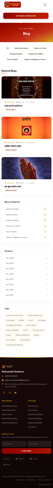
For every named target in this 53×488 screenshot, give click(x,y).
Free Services (33, 406)
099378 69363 (11, 376)
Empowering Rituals (35, 423)
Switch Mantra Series (9, 406)
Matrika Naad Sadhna (10, 418)
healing (21, 320)
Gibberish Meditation (22, 335)
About (8, 464)
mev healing (10, 320)
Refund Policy (31, 480)
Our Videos (32, 427)
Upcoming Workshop (26, 16)
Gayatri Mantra (25, 340)
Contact (35, 458)
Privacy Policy (19, 480)
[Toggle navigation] (45, 4)
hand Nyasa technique (14, 325)
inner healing (10, 340)
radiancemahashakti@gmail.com (17, 380)
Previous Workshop (35, 418)
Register (21, 458)
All (8, 48)
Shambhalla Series (9, 410)
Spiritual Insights (21, 48)
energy (8, 335)
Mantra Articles (40, 48)
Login (8, 458)
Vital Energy (42, 320)
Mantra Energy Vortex (10, 423)
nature (30, 320)
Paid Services (33, 410)
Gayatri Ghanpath (12, 330)
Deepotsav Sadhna (36, 54)
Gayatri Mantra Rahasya (14, 345)
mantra (25, 330)
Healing (36, 335)
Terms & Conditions (44, 480)
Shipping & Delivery (44, 484)
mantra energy (31, 325)
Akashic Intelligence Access (35, 59)
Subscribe (26, 451)
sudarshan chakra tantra (14, 315)
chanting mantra (38, 330)
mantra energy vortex (35, 315)
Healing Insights (16, 54)
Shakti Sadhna (7, 414)
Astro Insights (12, 59)
